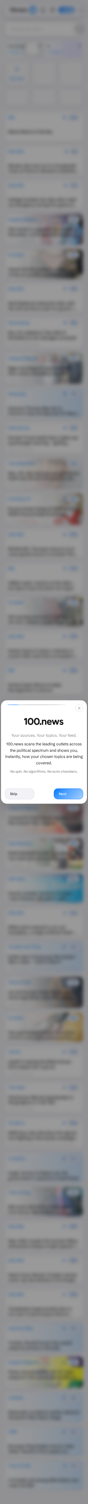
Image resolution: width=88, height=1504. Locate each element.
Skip (13, 794)
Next (62, 794)
